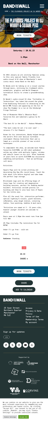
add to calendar (24, 289)
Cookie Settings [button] (10, 417)
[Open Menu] (42, 6)
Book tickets (24, 271)
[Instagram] (19, 345)
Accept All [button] (23, 417)
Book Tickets (24, 35)
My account (31, 322)
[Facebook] (6, 345)
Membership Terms (35, 319)
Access (29, 308)
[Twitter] (12, 345)
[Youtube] (25, 345)
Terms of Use (32, 316)
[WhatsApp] (32, 345)
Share (23, 258)
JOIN (6, 337)
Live (24, 248)
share (24, 282)
